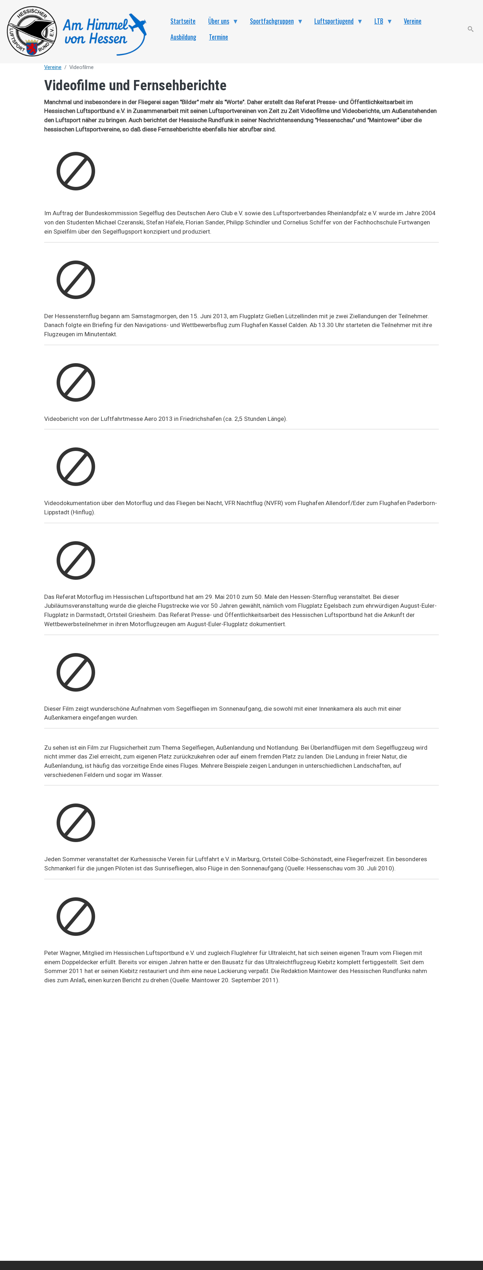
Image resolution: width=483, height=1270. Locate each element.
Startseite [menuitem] (183, 20)
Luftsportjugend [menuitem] (331, 22)
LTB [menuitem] (375, 22)
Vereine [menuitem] (412, 20)
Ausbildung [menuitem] (183, 36)
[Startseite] (80, 31)
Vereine (53, 67)
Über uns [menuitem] (215, 22)
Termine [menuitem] (218, 36)
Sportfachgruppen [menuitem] (269, 22)
